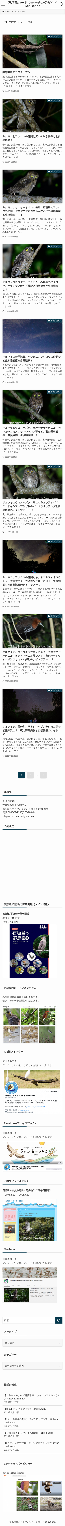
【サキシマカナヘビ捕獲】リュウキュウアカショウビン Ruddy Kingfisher (32, 1398)
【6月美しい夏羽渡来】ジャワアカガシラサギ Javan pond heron (31, 1446)
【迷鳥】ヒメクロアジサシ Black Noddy (25, 1411)
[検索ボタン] (61, 4)
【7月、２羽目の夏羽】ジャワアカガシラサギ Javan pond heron (31, 1422)
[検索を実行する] (58, 1320)
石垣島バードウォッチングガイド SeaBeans (32, 4)
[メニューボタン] (3, 4)
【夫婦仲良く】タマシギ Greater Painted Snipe (28, 1434)
